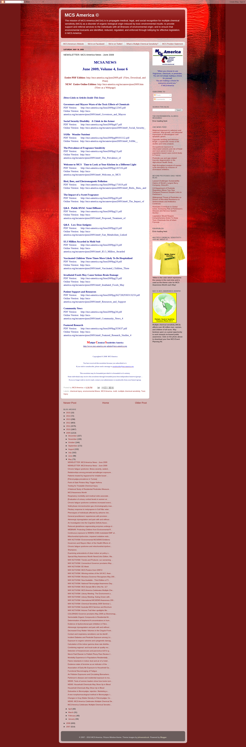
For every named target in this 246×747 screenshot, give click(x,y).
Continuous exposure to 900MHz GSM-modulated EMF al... (92, 533)
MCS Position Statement (172, 44)
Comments (160, 99)
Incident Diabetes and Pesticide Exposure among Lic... (90, 637)
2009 (68, 433)
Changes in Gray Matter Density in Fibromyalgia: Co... (90, 698)
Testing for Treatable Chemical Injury (83, 486)
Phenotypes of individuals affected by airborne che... (89, 513)
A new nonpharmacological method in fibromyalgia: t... (90, 695)
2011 (68, 426)
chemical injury (76, 391)
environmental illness (91, 391)
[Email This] (103, 387)
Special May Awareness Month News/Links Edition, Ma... (91, 556)
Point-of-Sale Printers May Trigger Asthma (85, 482)
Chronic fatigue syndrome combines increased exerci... (90, 503)
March (71, 712)
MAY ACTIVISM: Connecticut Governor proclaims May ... (91, 563)
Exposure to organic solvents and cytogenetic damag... (90, 641)
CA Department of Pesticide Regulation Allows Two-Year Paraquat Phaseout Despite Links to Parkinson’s (167, 191)
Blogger (163, 737)
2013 (68, 419)
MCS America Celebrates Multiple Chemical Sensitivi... (90, 705)
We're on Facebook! (96, 44)
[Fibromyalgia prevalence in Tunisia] (82, 479)
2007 (68, 727)
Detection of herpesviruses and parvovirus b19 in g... (89, 651)
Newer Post (69, 402)
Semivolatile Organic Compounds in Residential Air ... (89, 617)
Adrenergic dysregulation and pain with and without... (89, 519)
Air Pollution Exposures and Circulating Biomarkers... (89, 674)
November (72, 439)
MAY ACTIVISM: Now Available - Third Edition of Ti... (89, 580)
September (73, 446)
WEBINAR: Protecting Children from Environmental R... (90, 530)
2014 (68, 416)
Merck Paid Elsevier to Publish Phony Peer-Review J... (90, 654)
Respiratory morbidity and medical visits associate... (89, 496)
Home (105, 402)
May (70, 459)
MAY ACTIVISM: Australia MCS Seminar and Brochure (90, 607)
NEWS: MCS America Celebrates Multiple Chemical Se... (91, 701)
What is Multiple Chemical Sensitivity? (142, 44)
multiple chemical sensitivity (129, 391)
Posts (158, 95)
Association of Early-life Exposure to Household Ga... (89, 668)
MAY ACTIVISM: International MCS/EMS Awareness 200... (91, 600)
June (70, 456)
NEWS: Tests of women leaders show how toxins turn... (90, 681)
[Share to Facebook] (110, 387)
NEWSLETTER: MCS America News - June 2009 (87, 462)
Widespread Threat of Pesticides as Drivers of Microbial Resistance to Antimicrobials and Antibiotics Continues (166, 200)
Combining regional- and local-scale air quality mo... (89, 647)
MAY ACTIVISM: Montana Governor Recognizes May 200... (92, 577)
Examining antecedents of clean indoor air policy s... (89, 553)
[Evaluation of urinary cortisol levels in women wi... (88, 499)
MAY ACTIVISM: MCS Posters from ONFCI (85, 570)
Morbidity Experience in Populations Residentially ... (89, 658)
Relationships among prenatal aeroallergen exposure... (90, 472)
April (70, 709)
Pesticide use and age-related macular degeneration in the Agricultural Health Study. (164, 160)
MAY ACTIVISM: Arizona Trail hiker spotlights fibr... (88, 610)
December (72, 436)
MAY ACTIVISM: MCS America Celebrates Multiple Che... (91, 590)
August (71, 449)
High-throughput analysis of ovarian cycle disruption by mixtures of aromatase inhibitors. (166, 167)
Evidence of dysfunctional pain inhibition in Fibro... (88, 624)
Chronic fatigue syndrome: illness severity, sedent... (88, 469)
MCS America (106, 391)
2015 (68, 413)
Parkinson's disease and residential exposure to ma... (89, 678)
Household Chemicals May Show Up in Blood (86, 688)
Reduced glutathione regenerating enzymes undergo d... (91, 526)
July (70, 453)
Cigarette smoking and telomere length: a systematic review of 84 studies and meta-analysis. (165, 142)
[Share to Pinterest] (112, 387)
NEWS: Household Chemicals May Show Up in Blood (89, 684)
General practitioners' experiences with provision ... (88, 516)
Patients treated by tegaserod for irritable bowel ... (88, 476)
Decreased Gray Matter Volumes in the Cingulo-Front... (90, 631)
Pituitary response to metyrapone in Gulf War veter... (89, 509)
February (72, 716)
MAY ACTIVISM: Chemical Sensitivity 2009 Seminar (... (90, 604)
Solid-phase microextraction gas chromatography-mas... (90, 506)
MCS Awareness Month (77, 492)
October (71, 442)
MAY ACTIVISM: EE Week (78, 567)
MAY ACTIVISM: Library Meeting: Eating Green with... (89, 597)
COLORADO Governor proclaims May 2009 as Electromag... (92, 614)
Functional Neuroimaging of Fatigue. (82, 671)
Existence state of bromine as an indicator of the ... (88, 664)
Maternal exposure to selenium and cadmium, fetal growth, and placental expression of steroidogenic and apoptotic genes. (167, 133)
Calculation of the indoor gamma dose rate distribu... (89, 644)
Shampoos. (72, 550)
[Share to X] (107, 387)
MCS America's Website (73, 44)
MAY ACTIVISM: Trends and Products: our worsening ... (90, 560)
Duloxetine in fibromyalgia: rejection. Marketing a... (88, 691)
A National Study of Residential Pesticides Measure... (89, 489)
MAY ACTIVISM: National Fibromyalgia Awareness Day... (91, 583)
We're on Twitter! (115, 44)
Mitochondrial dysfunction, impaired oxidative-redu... (89, 536)
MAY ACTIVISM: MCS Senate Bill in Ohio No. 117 (87, 587)
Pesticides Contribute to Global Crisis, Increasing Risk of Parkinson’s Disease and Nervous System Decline (167, 210)
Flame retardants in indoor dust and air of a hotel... (88, 661)
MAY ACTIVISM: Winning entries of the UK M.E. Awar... (90, 573)
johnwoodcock (143, 737)
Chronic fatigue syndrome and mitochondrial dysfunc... (90, 546)
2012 (68, 423)
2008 (68, 723)
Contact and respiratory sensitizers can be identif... (88, 634)
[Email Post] (98, 388)
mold (115, 391)
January (71, 719)
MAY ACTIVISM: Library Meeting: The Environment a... (90, 594)
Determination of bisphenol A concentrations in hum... (89, 620)
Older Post (141, 402)
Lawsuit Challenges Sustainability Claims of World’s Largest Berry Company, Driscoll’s (165, 183)
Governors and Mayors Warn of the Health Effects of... (90, 543)
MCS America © (82, 15)
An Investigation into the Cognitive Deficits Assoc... (88, 523)
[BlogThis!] (105, 387)
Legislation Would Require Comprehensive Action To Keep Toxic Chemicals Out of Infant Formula (165, 219)
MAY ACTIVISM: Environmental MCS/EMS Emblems (89, 540)
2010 (68, 429)
